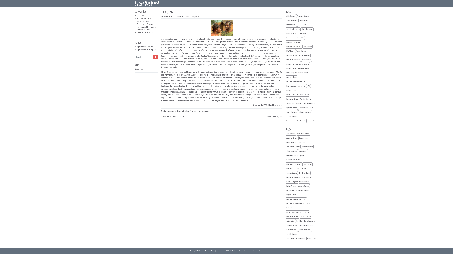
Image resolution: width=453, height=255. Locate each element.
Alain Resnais (290, 16)
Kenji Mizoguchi (291, 73)
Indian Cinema (306, 60)
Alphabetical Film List (145, 47)
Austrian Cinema (291, 20)
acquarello (195, 17)
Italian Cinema (291, 69)
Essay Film (300, 38)
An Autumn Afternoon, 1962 (173, 117)
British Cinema (291, 25)
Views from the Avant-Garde (295, 121)
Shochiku (299, 103)
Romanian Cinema (292, 99)
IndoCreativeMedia (256, 251)
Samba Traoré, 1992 (273, 117)
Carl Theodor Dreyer (293, 29)
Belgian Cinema (304, 20)
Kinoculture (139, 69)
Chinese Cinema (291, 34)
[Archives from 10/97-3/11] (224, 251)
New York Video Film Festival (295, 86)
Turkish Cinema (291, 117)
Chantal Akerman (307, 29)
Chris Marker (303, 34)
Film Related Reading (145, 24)
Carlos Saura (302, 25)
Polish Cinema (291, 90)
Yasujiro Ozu (311, 121)
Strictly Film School (147, 2)
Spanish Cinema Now (306, 108)
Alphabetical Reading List (147, 49)
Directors (140, 16)
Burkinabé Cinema (190, 111)
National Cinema (143, 30)
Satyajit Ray (290, 103)
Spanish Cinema (291, 108)
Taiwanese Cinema (305, 112)
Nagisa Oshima (291, 77)
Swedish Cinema (291, 112)
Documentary (291, 38)
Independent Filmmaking (146, 27)
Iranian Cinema (304, 64)
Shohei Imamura (309, 103)
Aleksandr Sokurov (303, 16)
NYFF (308, 86)
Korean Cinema (303, 73)
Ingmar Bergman (292, 64)
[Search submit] (155, 57)
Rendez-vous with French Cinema (297, 95)
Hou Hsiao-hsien (304, 55)
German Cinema (291, 55)
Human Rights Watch (293, 60)
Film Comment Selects (293, 47)
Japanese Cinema (303, 69)
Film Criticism (307, 47)
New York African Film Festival (296, 82)
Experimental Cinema (293, 42)
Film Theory (290, 51)
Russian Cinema (305, 99)
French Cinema (301, 51)
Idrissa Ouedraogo (203, 111)
